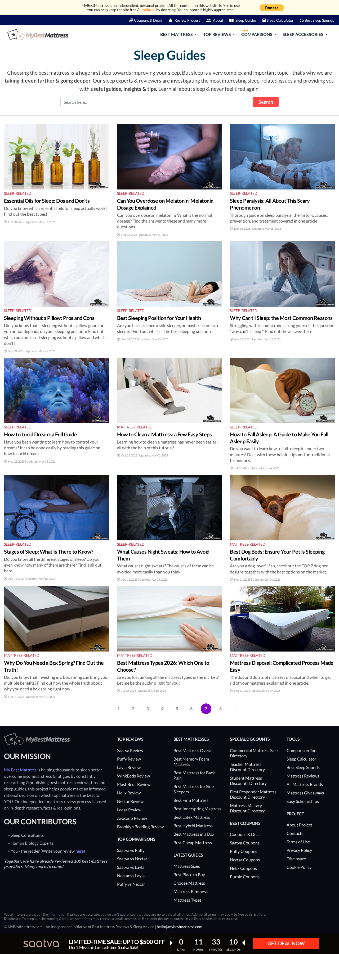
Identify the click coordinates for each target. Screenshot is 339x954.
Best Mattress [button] (177, 34)
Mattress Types (187, 899)
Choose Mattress (189, 882)
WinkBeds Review (133, 775)
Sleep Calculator (280, 20)
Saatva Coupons (245, 842)
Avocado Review (132, 818)
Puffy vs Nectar (131, 884)
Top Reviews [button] (217, 34)
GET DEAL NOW (286, 943)
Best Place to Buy (189, 874)
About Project (299, 824)
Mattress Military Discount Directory (247, 808)
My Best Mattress (20, 769)
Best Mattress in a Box (193, 834)
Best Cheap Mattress (192, 842)
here (79, 850)
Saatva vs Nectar (132, 858)
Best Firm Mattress (190, 800)
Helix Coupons (243, 868)
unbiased (148, 9)
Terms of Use (298, 841)
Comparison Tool (302, 750)
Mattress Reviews (303, 775)
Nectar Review (130, 801)
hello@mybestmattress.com (179, 926)
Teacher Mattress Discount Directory (247, 767)
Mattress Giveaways (305, 792)
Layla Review (129, 767)
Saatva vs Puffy (131, 850)
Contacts (295, 833)
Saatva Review (130, 750)
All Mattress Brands (305, 784)
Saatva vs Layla (130, 867)
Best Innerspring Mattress (197, 808)
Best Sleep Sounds (319, 20)
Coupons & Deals (148, 20)
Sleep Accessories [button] (303, 34)
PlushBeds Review (133, 784)
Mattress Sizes (186, 866)
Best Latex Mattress (191, 817)
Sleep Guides (245, 20)
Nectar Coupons (245, 859)
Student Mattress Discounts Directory (248, 780)
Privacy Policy (299, 850)
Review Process (187, 20)
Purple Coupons (245, 876)
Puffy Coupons (243, 851)
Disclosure (296, 858)
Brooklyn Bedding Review (140, 826)
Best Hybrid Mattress (193, 825)
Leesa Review (129, 809)
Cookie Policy (299, 867)
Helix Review (129, 792)
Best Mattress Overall (193, 750)
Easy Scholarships (303, 801)
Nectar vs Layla (131, 875)
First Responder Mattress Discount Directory (253, 794)
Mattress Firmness (190, 891)
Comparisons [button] (257, 33)
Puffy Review (129, 758)
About (217, 20)
